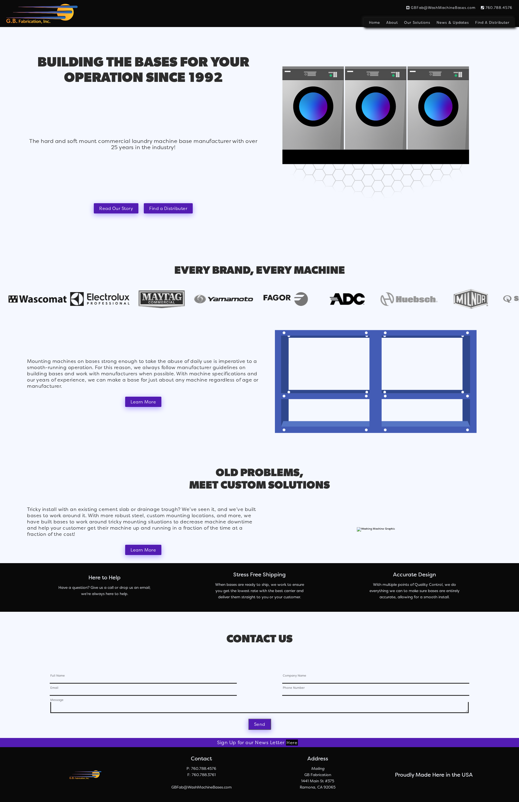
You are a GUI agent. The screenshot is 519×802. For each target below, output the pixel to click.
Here (292, 743)
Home (374, 23)
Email (54, 688)
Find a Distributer (168, 208)
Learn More (143, 402)
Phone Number (294, 688)
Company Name (294, 676)
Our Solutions (417, 23)
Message (57, 700)
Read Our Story (116, 208)
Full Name (57, 676)
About (392, 23)
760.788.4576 (498, 7)
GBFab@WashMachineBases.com (442, 7)
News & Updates (453, 23)
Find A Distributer (492, 23)
